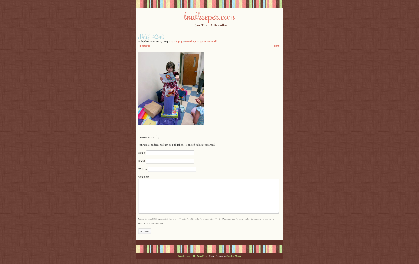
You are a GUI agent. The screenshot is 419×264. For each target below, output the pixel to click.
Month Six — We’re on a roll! (201, 41)
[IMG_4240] (171, 124)
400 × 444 (176, 41)
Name (142, 153)
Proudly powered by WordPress (192, 256)
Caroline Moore (233, 256)
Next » (277, 46)
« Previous (144, 46)
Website (143, 169)
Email (142, 161)
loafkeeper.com (209, 16)
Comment (143, 177)
